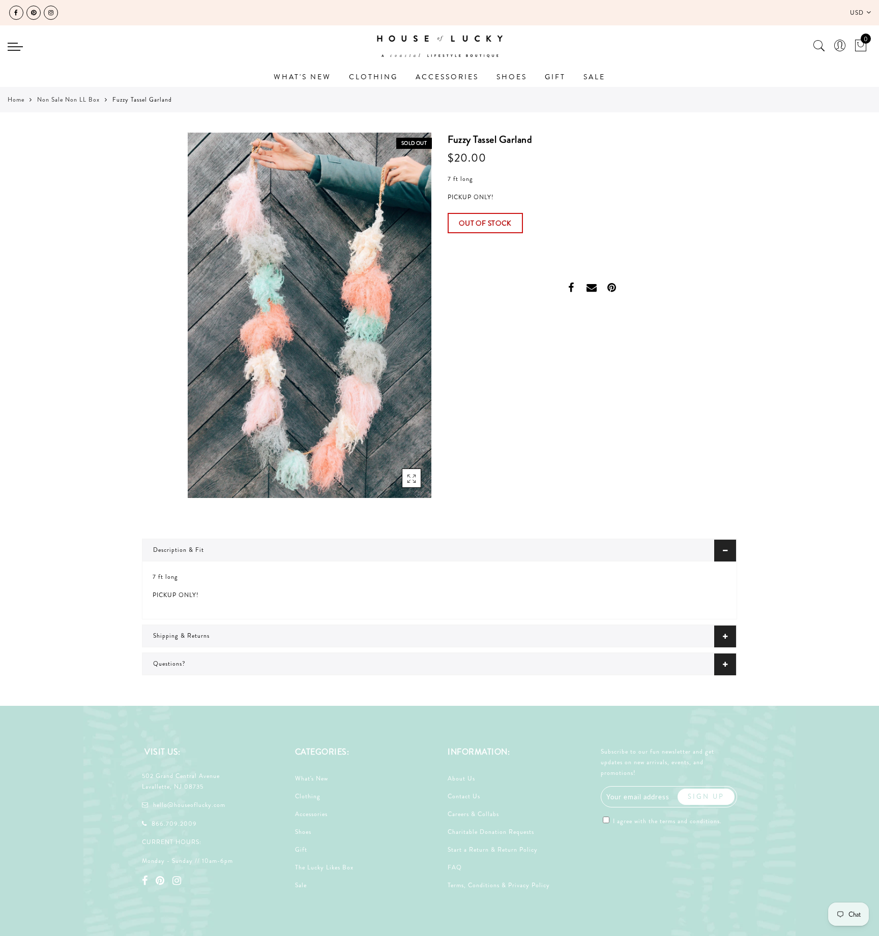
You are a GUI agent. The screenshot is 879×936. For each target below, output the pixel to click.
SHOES (511, 77)
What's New (311, 778)
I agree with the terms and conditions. (666, 821)
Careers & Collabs (473, 814)
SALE (594, 77)
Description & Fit (178, 549)
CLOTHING (373, 77)
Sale (301, 885)
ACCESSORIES (447, 77)
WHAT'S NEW (302, 77)
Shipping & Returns (181, 635)
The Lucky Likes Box (324, 867)
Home (16, 99)
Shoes (303, 831)
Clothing (307, 796)
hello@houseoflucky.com (189, 804)
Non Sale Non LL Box (68, 99)
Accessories (311, 814)
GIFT (555, 77)
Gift (301, 849)
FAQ (455, 867)
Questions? (169, 663)
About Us (461, 778)
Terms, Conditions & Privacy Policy (499, 885)
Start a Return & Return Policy (493, 849)
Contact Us (464, 796)
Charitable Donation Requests (491, 831)
